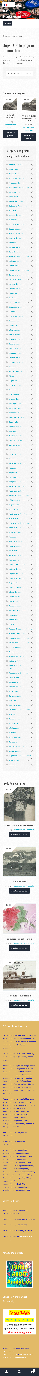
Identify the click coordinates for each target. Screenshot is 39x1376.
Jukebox (12, 431)
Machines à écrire (17, 463)
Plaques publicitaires (19, 638)
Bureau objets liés (17, 247)
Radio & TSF (14, 661)
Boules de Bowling (17, 238)
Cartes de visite (16, 284)
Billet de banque (16, 215)
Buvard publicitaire (18, 252)
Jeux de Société (16, 417)
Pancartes (13, 601)
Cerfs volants (15, 302)
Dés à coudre (15, 335)
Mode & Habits (15, 528)
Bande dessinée (16, 201)
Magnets (12, 468)
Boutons (12, 243)
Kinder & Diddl (16, 436)
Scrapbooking (15, 696)
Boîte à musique (16, 224)
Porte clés (14, 652)
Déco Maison (14, 330)
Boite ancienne (16, 229)
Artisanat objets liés (19, 187)
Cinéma (12, 312)
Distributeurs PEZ (17, 344)
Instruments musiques (18, 413)
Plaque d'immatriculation (20, 629)
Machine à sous (16, 459)
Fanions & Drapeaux (17, 367)
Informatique (15, 408)
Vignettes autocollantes (20, 756)
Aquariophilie (15, 169)
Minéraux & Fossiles (18, 514)
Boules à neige (16, 233)
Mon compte (6, 1372)
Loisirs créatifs (16, 454)
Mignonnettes (15, 505)
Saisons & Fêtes (16, 682)
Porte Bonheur (15, 647)
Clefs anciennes (16, 316)
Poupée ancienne (16, 656)
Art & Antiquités (16, 178)
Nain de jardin (16, 555)
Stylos (12, 714)
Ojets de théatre (16, 592)
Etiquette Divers (16, 362)
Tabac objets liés (17, 719)
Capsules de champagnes (19, 270)
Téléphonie (14, 728)
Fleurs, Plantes (16, 385)
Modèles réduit (16, 532)
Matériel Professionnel (19, 496)
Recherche (19, 1372)
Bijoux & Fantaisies (18, 206)
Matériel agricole (17, 486)
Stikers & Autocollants (19, 710)
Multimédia (14, 551)
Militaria (13, 509)
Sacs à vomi (14, 677)
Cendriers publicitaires (20, 298)
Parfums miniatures (17, 610)
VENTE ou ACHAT (20, 1320)
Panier (30, 1369)
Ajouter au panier (10, 133)
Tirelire (13, 742)
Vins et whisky (16, 760)
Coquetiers (14, 325)
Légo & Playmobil (16, 440)
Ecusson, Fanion (16, 353)
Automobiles (14, 192)
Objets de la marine (18, 574)
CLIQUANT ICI (26, 1236)
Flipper (12, 390)
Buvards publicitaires (19, 256)
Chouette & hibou (16, 307)
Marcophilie (14, 477)
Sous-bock (13, 700)
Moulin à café (15, 541)
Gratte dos (14, 399)
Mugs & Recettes (16, 546)
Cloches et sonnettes (18, 321)
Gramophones (14, 394)
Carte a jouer (15, 279)
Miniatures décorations (19, 523)
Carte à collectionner (19, 275)
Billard (12, 210)
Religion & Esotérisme (19, 673)
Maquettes (13, 472)
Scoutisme (13, 691)
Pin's (11, 624)
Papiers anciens (16, 606)
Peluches (13, 615)
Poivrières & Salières (19, 643)
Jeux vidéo (14, 422)
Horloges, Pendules (17, 403)
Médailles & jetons (17, 500)
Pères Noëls (14, 620)
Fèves (11, 376)
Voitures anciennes (17, 765)
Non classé (14, 560)
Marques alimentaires (18, 482)
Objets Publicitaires (18, 583)
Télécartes (14, 723)
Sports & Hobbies (16, 705)
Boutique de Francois (24, 830)
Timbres (12, 733)
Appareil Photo (16, 165)
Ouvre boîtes (15, 597)
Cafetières (14, 266)
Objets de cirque (16, 564)
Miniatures (14, 518)
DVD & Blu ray (15, 348)
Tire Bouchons (15, 737)
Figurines (13, 381)
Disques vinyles (16, 339)
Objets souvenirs (16, 587)
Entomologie (14, 358)
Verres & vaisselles (18, 746)
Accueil (8, 36)
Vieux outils (15, 751)
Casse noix (14, 293)
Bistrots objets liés (18, 220)
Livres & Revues (16, 445)
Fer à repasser (16, 371)
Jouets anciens (16, 427)
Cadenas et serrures (18, 261)
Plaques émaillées (17, 633)
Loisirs (12, 449)
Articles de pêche (17, 183)
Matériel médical (16, 491)
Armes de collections (18, 174)
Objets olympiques (17, 578)
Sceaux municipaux (17, 687)
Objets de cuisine (17, 569)
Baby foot (13, 197)
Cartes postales (16, 289)
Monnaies (13, 537)
